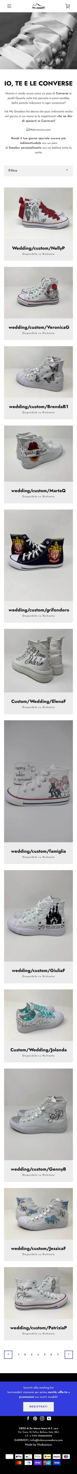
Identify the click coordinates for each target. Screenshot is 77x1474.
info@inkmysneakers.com (46, 1440)
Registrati (38, 1407)
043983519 (21, 1440)
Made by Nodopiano (38, 1444)
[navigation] (9, 6)
